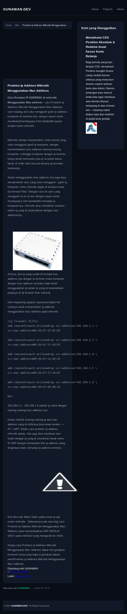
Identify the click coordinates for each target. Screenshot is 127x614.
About (120, 9)
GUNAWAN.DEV (17, 9)
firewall (25, 576)
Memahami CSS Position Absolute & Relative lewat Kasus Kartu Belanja (100, 47)
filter (18, 576)
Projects (108, 9)
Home (95, 9)
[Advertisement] (37, 54)
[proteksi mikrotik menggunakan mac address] (37, 269)
